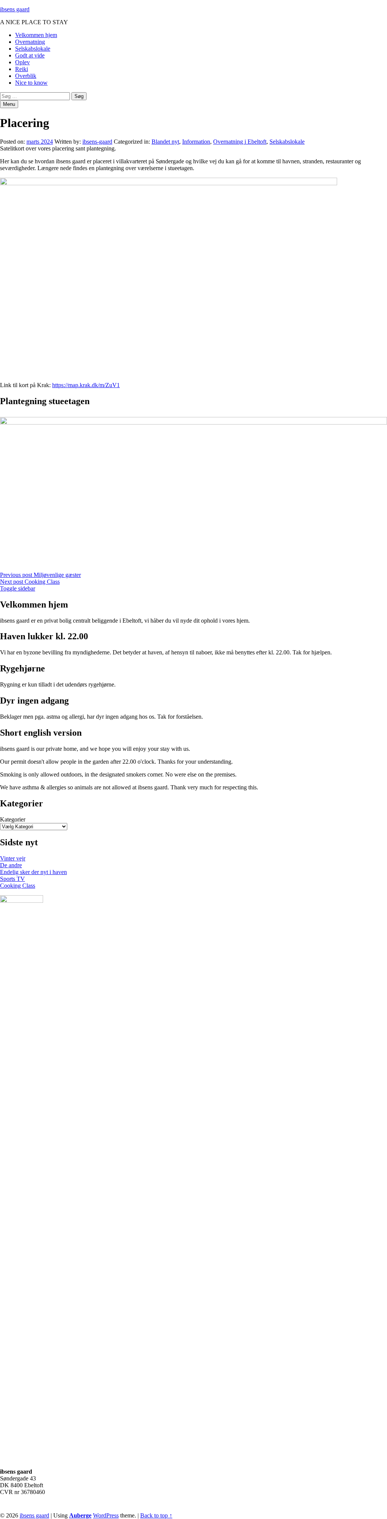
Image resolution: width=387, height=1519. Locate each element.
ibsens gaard (14, 9)
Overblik (25, 76)
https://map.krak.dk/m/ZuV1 (86, 385)
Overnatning (30, 42)
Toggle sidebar (17, 588)
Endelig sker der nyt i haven (33, 872)
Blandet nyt (165, 141)
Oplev (22, 62)
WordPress (106, 1515)
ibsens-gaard (97, 141)
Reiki (21, 69)
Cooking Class (17, 885)
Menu (9, 104)
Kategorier (12, 819)
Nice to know (31, 82)
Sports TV (12, 879)
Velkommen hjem (36, 35)
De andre (11, 865)
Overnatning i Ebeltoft (239, 141)
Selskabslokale (32, 48)
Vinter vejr (12, 858)
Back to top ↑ (156, 1515)
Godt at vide (30, 55)
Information (196, 141)
